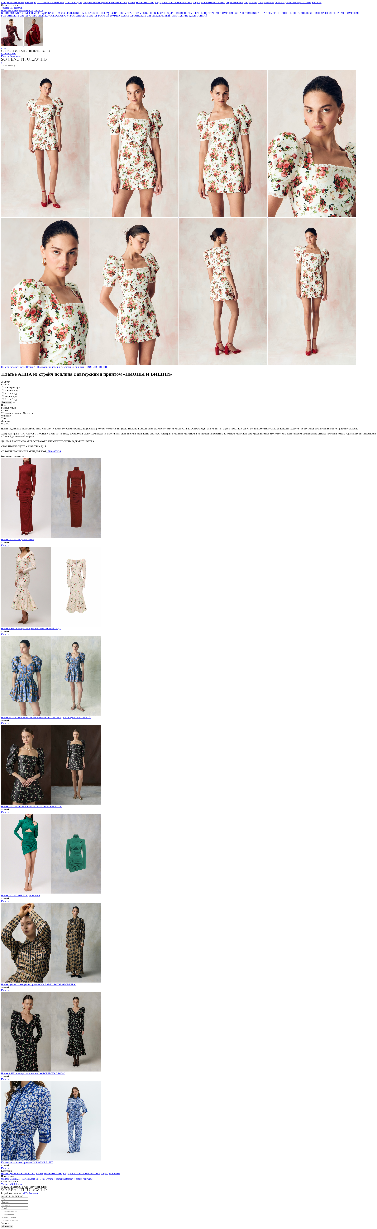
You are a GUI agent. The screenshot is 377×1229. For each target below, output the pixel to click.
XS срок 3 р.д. (12, 390)
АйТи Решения (30, 1193)
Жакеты (123, 2)
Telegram (18, 7)
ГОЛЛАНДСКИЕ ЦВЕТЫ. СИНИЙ (189, 15)
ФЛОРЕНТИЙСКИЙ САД (247, 13)
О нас (260, 2)
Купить (5, 545)
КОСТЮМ (206, 2)
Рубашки (105, 2)
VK (11, 7)
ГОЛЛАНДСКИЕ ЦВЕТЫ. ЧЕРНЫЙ (185, 13)
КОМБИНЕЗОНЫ (145, 2)
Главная (5, 367)
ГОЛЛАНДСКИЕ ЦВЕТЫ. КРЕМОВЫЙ (149, 15)
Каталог (5, 56)
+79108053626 (53, 451)
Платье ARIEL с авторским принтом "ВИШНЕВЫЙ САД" (31, 628)
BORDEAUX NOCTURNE (15, 13)
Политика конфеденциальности (17, 10)
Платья (97, 2)
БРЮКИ (114, 2)
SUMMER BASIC (119, 15)
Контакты (316, 2)
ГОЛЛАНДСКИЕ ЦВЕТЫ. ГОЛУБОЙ (89, 15)
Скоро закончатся (234, 2)
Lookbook (34, 1179)
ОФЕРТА (38, 10)
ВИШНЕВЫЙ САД (155, 13)
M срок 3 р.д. (11, 396)
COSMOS (140, 13)
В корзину (6, 402)
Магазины (269, 2)
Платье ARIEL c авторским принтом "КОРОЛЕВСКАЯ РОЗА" (33, 1073)
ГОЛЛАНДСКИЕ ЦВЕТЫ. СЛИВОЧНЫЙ (23, 15)
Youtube (5, 7)
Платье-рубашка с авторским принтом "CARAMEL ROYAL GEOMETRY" (38, 984)
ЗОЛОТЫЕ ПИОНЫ (73, 13)
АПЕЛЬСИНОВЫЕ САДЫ (314, 13)
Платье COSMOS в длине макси (17, 539)
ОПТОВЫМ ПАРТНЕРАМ (50, 2)
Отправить (7, 1226)
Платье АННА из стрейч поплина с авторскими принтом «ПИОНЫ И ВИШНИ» (67, 367)
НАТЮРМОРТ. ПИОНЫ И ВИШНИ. (281, 13)
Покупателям (250, 2)
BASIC (59, 13)
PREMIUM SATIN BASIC (42, 13)
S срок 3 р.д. (11, 393)
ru (2, 48)
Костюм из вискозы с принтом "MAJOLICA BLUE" (27, 1162)
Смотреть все (8, 2)
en (5, 48)
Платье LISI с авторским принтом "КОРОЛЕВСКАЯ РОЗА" (31, 806)
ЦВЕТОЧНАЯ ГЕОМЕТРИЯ (219, 13)
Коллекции (30, 2)
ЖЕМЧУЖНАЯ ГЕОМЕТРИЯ (118, 13)
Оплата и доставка (284, 2)
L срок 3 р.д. (11, 399)
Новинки (19, 2)
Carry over (88, 2)
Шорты (196, 2)
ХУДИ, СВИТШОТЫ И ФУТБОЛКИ (173, 2)
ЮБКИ (131, 2)
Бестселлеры (218, 2)
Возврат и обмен (302, 2)
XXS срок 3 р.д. (13, 387)
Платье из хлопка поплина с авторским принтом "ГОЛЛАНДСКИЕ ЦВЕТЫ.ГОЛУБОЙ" (46, 717)
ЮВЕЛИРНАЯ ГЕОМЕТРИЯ (344, 13)
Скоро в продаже (73, 2)
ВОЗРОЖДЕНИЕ (94, 13)
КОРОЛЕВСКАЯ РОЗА (57, 15)
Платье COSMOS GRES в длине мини (20, 895)
